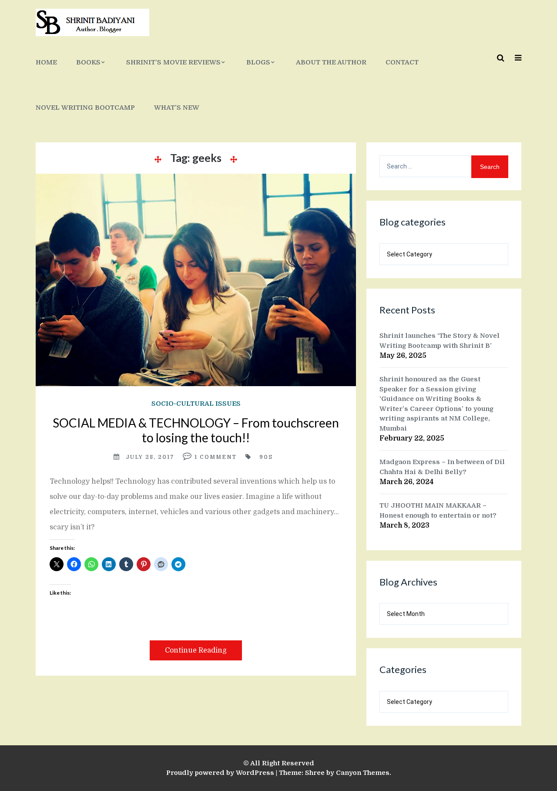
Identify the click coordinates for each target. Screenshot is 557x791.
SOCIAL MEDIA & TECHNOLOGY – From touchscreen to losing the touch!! (196, 430)
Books (88, 62)
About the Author (331, 62)
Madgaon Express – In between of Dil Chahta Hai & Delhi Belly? (442, 467)
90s (266, 457)
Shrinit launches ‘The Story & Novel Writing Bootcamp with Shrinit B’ (439, 341)
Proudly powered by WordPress (220, 773)
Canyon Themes (362, 773)
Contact (402, 62)
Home (46, 62)
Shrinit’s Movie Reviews (173, 62)
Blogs (258, 62)
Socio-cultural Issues (196, 403)
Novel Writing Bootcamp (85, 107)
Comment (218, 457)
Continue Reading (196, 650)
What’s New (176, 107)
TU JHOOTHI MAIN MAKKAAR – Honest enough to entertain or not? (438, 510)
